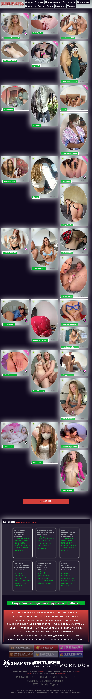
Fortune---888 (68, 38)
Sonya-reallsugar (69, 324)
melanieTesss (68, 419)
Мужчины (60, 6)
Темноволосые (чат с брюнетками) (29, 624)
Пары (50, 6)
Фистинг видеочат (68, 612)
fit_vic (35, 197)
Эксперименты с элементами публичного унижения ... (21, 533)
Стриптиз (67, 632)
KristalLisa (8, 447)
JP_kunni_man (10, 61)
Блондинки (83, 2)
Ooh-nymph (8, 324)
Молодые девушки (52, 636)
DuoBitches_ (38, 391)
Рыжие (41, 6)
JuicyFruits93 (38, 269)
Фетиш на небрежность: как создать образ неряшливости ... (68, 533)
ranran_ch (37, 33)
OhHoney (66, 181)
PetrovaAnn (67, 253)
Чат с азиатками (29, 632)
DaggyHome (67, 375)
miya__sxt (37, 462)
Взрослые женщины (21, 639)
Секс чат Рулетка (34, 2)
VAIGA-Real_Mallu (70, 153)
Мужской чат (76, 639)
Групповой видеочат (25, 636)
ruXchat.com (9, 522)
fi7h (64, 109)
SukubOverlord (10, 253)
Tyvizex (36, 66)
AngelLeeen (67, 490)
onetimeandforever (70, 347)
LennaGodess (11, 38)
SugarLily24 (67, 225)
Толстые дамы (69, 616)
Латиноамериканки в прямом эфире (59, 628)
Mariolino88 (8, 109)
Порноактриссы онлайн (29, 620)
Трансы (71, 6)
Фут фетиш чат (50, 632)
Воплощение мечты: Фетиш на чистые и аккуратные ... (46, 532)
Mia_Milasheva (10, 375)
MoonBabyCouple (70, 447)
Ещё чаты (47, 501)
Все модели (69, 2)
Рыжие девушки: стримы (69, 624)
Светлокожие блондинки (62, 620)
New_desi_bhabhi (70, 82)
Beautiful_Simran (40, 340)
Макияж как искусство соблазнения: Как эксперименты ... (68, 566)
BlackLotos (67, 296)
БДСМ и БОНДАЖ (48, 616)
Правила (41, 671)
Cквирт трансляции (22, 628)
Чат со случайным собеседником (33, 612)
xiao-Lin (36, 125)
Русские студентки (25, 616)
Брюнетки (30, 6)
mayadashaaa (9, 181)
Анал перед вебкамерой (50, 639)
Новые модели (53, 2)
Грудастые (72, 636)
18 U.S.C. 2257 (60, 673)
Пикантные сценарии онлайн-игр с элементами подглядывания (21, 566)
